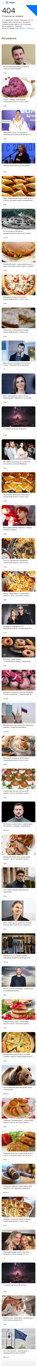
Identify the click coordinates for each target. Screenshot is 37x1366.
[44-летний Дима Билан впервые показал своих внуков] (18, 59)
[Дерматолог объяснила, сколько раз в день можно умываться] (18, 1311)
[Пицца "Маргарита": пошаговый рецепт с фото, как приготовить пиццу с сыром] (18, 586)
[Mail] (7, 2)
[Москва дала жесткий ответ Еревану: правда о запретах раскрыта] (18, 718)
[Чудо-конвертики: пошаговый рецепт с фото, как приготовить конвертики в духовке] (18, 191)
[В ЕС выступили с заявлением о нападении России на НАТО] (18, 1343)
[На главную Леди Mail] (11, 2)
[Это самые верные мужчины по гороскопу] (18, 882)
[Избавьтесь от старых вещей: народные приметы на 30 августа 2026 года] (18, 948)
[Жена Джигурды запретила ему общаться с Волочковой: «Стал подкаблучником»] (18, 1245)
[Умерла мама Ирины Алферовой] (18, 158)
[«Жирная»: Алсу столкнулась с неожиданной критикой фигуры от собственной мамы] (18, 125)
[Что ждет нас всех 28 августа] (18, 1278)
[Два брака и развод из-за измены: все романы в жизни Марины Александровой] (18, 454)
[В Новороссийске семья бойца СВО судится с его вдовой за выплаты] (18, 1179)
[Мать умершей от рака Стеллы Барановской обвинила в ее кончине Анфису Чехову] (18, 388)
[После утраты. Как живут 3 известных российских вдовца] (18, 981)
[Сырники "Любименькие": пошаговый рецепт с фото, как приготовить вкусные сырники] (18, 1113)
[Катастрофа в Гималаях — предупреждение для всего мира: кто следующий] (18, 224)
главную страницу (26, 28)
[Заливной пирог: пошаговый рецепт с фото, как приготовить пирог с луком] (18, 257)
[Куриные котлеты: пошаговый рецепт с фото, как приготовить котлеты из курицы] (18, 1146)
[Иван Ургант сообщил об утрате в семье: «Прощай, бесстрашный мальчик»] (18, 356)
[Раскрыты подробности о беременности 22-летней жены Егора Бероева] (18, 619)
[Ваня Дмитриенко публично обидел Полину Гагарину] (18, 520)
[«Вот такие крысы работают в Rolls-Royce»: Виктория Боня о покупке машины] (18, 915)
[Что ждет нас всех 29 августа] (18, 421)
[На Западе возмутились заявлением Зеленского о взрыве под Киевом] (18, 817)
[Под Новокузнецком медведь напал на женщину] (18, 1080)
